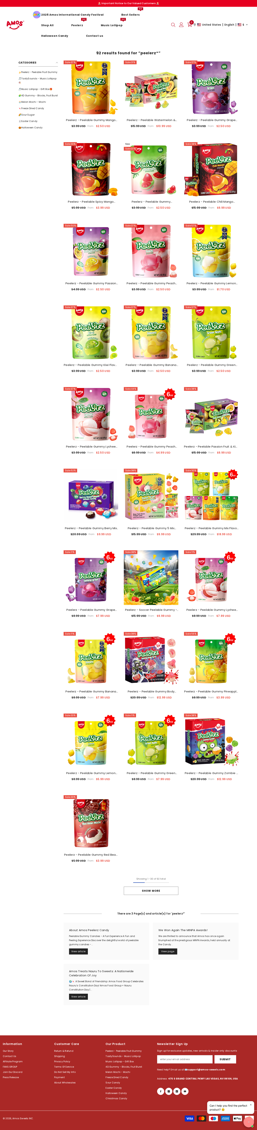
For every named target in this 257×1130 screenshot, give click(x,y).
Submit (225, 1059)
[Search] (173, 24)
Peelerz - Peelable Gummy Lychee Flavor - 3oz (91, 447)
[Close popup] (251, 1104)
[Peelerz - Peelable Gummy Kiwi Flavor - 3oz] (91, 332)
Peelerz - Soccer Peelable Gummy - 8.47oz (151, 610)
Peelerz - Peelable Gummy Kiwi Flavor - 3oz (91, 365)
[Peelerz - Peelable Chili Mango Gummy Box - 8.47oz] (211, 169)
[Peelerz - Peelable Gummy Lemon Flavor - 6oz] (91, 741)
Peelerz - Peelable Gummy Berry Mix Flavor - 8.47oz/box (91, 528)
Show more (151, 891)
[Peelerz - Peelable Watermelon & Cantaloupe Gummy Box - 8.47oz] (151, 88)
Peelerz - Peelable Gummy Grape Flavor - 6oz (90, 610)
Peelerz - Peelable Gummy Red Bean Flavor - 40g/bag (91, 855)
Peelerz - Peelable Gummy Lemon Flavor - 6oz (91, 773)
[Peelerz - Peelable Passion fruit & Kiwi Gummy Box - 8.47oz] (211, 414)
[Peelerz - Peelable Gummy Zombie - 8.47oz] (211, 741)
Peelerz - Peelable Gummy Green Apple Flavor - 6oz (151, 773)
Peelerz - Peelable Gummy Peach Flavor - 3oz (151, 283)
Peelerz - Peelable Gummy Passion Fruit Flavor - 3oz (90, 283)
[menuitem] (38, 72)
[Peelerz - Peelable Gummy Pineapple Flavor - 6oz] (211, 659)
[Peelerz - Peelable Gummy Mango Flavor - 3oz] (91, 88)
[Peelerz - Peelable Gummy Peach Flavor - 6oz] (151, 414)
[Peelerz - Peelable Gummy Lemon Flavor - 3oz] (211, 251)
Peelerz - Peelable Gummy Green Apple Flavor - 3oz (211, 365)
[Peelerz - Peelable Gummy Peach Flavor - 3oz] (151, 251)
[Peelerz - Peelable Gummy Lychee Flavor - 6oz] (211, 577)
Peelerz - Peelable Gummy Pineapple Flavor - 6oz (211, 691)
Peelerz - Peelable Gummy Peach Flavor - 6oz (151, 447)
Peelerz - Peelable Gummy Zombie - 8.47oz (211, 773)
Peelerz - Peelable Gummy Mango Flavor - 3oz (91, 120)
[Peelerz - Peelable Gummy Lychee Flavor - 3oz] (91, 414)
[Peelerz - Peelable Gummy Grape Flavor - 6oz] (91, 577)
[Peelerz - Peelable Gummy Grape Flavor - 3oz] (211, 88)
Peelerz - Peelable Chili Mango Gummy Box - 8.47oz (211, 202)
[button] (220, 25)
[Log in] (181, 24)
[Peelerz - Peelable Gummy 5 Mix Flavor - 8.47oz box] (151, 496)
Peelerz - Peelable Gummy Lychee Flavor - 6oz (211, 610)
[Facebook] (160, 1091)
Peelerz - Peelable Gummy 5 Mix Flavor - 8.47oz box (151, 528)
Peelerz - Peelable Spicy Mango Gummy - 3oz (91, 202)
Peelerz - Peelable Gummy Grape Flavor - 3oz (211, 120)
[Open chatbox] (248, 1122)
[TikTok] (176, 1091)
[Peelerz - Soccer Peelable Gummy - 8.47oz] (151, 577)
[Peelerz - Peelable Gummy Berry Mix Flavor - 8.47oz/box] (91, 496)
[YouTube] (185, 1091)
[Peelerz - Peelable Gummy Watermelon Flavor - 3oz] (151, 169)
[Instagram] (168, 1091)
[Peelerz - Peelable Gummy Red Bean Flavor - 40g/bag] (91, 822)
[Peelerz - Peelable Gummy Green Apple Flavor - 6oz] (151, 741)
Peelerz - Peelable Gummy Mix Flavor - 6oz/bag (211, 528)
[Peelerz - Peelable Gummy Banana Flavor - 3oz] (151, 332)
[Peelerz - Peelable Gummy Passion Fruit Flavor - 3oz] (91, 251)
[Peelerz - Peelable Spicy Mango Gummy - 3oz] (91, 169)
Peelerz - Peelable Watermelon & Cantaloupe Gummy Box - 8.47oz (151, 120)
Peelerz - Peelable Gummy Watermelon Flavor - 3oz (151, 202)
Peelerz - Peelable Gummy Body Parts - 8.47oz (151, 691)
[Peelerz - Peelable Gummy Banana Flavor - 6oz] (91, 659)
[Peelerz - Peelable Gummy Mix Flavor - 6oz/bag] (211, 496)
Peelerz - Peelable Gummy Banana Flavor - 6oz (90, 691)
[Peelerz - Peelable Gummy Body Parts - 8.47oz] (151, 659)
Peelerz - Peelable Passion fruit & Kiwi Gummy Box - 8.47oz (211, 447)
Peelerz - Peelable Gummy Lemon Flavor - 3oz (211, 283)
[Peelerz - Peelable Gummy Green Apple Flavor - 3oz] (211, 332)
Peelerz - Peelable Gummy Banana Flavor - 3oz (151, 365)
